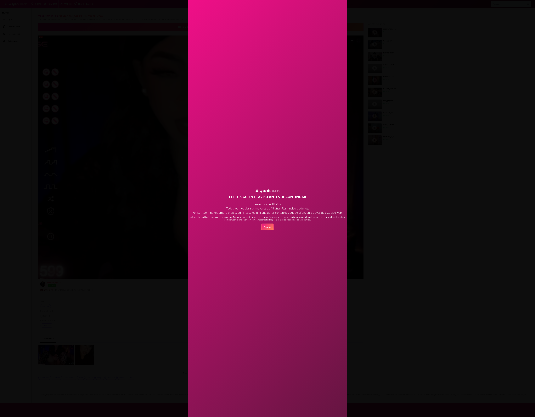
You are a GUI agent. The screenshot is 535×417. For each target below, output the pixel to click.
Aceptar (267, 226)
